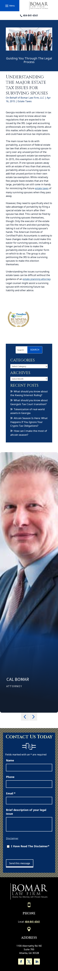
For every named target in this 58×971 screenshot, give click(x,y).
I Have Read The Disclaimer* (30, 846)
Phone (10, 777)
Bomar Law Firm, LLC (32, 97)
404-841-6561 (30, 15)
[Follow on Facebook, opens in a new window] (21, 962)
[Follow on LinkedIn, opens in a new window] (37, 962)
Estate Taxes (25, 101)
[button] (9, 5)
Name (10, 760)
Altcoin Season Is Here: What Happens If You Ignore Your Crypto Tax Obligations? (29, 421)
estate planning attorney (36, 279)
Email (10, 793)
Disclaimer (12, 838)
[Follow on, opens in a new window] (29, 961)
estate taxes (41, 188)
